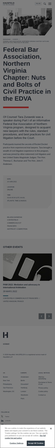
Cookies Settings (16, 443)
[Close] (51, 428)
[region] (27, 436)
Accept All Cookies (35, 443)
